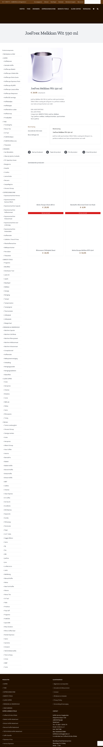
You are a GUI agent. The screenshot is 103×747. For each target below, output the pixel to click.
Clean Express (8, 494)
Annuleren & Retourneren (62, 688)
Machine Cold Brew (10, 334)
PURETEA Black (8, 137)
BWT (5, 482)
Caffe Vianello (7, 735)
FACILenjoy (7, 522)
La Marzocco (8, 566)
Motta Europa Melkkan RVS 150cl (83, 250)
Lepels (6, 279)
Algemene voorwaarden (61, 684)
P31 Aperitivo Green (10, 160)
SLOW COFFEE (7, 379)
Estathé (6, 168)
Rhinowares (8, 414)
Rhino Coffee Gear (9, 631)
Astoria (6, 453)
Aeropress (7, 386)
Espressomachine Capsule (12, 206)
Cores (6, 398)
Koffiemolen (8, 235)
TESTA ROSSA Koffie (10, 651)
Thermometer (8, 311)
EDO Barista (8, 510)
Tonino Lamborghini (10, 425)
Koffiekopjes (8, 105)
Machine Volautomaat (11, 346)
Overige (6, 291)
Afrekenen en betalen (60, 696)
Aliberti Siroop (8, 445)
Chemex (6, 390)
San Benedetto (8, 152)
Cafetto (6, 486)
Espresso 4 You (8, 739)
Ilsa (5, 550)
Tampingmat (8, 307)
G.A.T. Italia (7, 534)
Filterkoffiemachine (10, 243)
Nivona (6, 590)
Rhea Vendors (8, 627)
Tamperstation (8, 303)
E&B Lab (6, 402)
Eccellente (7, 506)
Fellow (6, 406)
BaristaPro (7, 457)
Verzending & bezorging (61, 704)
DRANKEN (6, 149)
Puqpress (7, 263)
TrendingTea (8, 125)
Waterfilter (7, 375)
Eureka (6, 518)
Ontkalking (7, 362)
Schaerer (7, 647)
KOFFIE (5, 58)
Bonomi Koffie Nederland (11, 727)
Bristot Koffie (8, 478)
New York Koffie (9, 586)
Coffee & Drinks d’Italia (10, 715)
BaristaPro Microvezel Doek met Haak (82, 205)
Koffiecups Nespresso (11, 93)
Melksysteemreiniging (11, 358)
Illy (5, 546)
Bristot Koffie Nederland (10, 723)
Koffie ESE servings (10, 97)
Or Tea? (6, 133)
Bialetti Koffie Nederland (10, 719)
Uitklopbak (7, 315)
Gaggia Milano (8, 538)
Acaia (6, 382)
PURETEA (7, 619)
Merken (5, 422)
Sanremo (7, 643)
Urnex (6, 659)
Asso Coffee (8, 449)
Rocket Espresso (9, 635)
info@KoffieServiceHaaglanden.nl (18, 2)
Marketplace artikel (9, 54)
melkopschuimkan (50, 116)
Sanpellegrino (8, 184)
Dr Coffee (7, 498)
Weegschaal (8, 323)
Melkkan (56, 114)
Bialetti (6, 461)
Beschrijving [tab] (31, 127)
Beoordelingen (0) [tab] (33, 135)
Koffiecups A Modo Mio (11, 73)
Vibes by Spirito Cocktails (11, 156)
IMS (5, 554)
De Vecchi (7, 502)
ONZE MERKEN (7, 708)
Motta (6, 582)
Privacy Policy (58, 700)
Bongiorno (7, 164)
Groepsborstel (8, 350)
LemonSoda (8, 176)
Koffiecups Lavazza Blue (11, 89)
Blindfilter (7, 267)
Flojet (6, 530)
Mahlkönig (7, 574)
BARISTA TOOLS (43, 114)
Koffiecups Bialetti (9, 69)
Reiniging (7, 295)
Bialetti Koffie (8, 465)
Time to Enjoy (8, 655)
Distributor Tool (9, 271)
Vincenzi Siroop (9, 188)
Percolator (7, 251)
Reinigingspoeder (9, 367)
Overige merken (9, 433)
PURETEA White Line (10, 141)
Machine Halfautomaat (11, 342)
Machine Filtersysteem (11, 338)
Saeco (6, 639)
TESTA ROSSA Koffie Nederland (12, 731)
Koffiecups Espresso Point (12, 81)
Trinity (6, 418)
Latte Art (7, 275)
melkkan (41, 116)
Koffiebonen (8, 61)
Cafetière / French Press (11, 239)
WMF (5, 663)
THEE (5, 122)
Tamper (6, 299)
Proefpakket (8, 118)
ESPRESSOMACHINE (9, 192)
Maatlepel (7, 283)
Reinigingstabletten (10, 371)
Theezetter (7, 145)
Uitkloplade (7, 319)
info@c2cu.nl (60, 727)
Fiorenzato (7, 526)
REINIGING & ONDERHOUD (11, 327)
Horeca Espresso (8, 743)
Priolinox (7, 607)
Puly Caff (7, 610)
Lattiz (6, 570)
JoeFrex (51, 114)
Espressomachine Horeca (12, 195)
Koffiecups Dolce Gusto (11, 77)
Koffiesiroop (8, 113)
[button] (97, 9)
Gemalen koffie (9, 65)
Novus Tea (7, 129)
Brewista (7, 394)
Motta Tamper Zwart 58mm (46, 205)
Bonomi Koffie (8, 470)
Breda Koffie (8, 473)
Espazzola (7, 514)
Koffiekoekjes (8, 101)
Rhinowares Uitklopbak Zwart (45, 250)
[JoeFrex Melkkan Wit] (45, 65)
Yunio (6, 667)
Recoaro (6, 180)
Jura (5, 562)
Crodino (6, 172)
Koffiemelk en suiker (10, 109)
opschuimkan (61, 116)
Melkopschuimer (9, 247)
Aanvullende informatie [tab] (35, 131)
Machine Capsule (9, 330)
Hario (6, 410)
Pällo (5, 602)
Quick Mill (7, 623)
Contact (56, 692)
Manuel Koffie (8, 578)
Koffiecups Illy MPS (10, 85)
